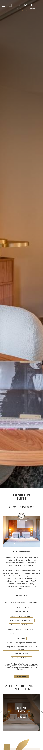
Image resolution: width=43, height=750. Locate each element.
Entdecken (21, 717)
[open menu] (4, 5)
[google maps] (7, 747)
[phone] (10, 5)
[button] (14, 543)
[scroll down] (17, 479)
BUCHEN (21, 676)
